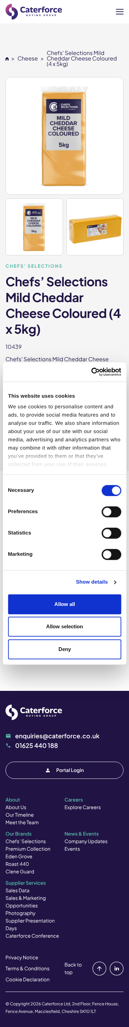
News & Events (82, 834)
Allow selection (64, 626)
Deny (64, 649)
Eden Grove (19, 856)
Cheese (28, 58)
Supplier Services (26, 883)
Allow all (64, 604)
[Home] (7, 58)
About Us (16, 807)
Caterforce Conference (32, 936)
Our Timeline (20, 815)
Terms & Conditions (28, 968)
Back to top (73, 968)
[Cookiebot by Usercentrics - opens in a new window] (92, 371)
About (13, 800)
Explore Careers (83, 807)
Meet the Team (22, 822)
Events (72, 849)
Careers (74, 800)
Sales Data (18, 890)
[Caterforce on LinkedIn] (115, 968)
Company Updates (86, 841)
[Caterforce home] (34, 12)
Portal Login (70, 770)
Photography (20, 913)
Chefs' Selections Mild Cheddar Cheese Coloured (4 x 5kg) (82, 58)
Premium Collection (28, 849)
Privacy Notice (22, 957)
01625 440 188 (36, 745)
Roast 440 (17, 864)
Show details (92, 582)
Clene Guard (20, 872)
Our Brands (19, 834)
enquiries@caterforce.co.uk (57, 736)
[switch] (111, 511)
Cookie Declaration (28, 979)
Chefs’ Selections (26, 841)
